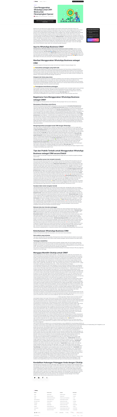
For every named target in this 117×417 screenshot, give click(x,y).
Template (35, 404)
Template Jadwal (62, 394)
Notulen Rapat (49, 404)
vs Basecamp (75, 404)
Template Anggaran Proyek (64, 406)
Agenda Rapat (49, 394)
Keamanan (74, 415)
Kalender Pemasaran (50, 396)
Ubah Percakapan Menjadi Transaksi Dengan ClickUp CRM (44, 21)
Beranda (41, 1)
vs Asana (74, 396)
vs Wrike (74, 406)
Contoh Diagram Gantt (50, 399)
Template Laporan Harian (64, 404)
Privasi (78, 415)
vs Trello (74, 399)
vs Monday (74, 394)
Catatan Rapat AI (49, 401)
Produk (35, 396)
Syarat (82, 415)
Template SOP (62, 396)
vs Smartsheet (75, 409)
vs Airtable (74, 401)
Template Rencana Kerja (63, 401)
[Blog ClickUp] (35, 1)
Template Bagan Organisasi (64, 399)
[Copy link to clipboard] (46, 377)
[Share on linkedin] (38, 378)
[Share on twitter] (34, 378)
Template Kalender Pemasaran (64, 409)
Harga (35, 394)
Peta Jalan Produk (37, 401)
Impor (35, 409)
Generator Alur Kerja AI (50, 409)
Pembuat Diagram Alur (50, 406)
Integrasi (35, 406)
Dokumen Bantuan (37, 399)
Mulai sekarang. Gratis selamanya (78, 1)
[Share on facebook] (42, 378)
